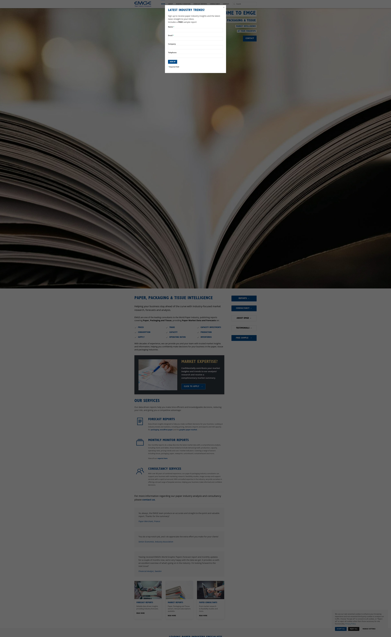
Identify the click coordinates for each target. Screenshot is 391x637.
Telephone (172, 52)
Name (171, 27)
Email (171, 35)
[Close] (224, 7)
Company (172, 44)
